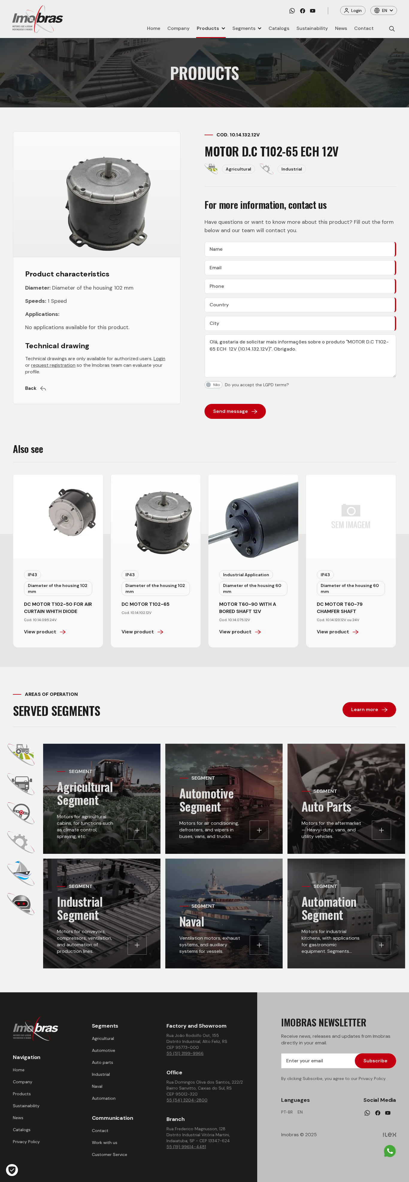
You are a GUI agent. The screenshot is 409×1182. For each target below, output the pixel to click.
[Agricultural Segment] (20, 755)
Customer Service (109, 1154)
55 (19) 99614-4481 (186, 1146)
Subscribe (375, 1061)
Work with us (104, 1142)
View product (40, 632)
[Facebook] (302, 11)
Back (31, 388)
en (300, 1112)
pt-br (287, 1112)
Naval (97, 1086)
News (341, 28)
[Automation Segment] (20, 904)
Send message (230, 411)
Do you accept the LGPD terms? (257, 384)
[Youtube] (312, 10)
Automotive (103, 1050)
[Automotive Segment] (20, 784)
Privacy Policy (26, 1141)
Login (356, 10)
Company (178, 28)
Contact (364, 28)
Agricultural (103, 1038)
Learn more (364, 709)
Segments (243, 28)
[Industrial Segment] (20, 842)
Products (208, 28)
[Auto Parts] (20, 813)
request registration (53, 365)
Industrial (101, 1074)
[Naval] (20, 873)
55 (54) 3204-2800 (186, 1100)
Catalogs (279, 28)
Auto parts (102, 1062)
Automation (104, 1098)
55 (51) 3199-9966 (185, 1053)
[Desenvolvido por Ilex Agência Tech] (389, 1135)
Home (153, 28)
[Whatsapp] (292, 11)
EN (384, 10)
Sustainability (312, 28)
